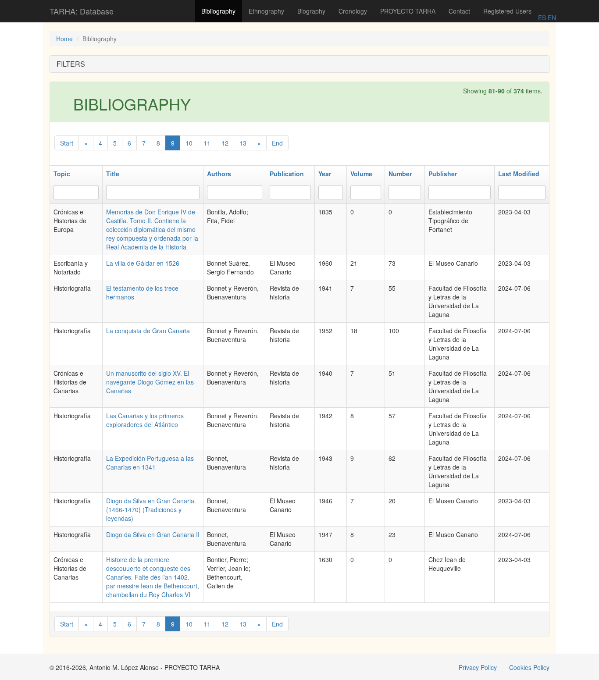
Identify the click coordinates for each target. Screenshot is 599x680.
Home (64, 38)
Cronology (353, 11)
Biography (311, 11)
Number (400, 173)
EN (551, 17)
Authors (219, 173)
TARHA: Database (82, 11)
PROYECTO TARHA (407, 11)
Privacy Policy (478, 667)
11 (206, 143)
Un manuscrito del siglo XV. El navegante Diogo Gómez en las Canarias (150, 382)
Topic (61, 173)
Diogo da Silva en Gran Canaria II (153, 534)
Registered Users (507, 11)
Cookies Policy (529, 667)
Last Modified (518, 173)
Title (112, 173)
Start (66, 143)
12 (224, 143)
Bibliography (218, 11)
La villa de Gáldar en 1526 (142, 263)
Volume (361, 173)
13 (242, 143)
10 (189, 143)
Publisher (442, 173)
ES (542, 17)
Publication (287, 173)
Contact (459, 11)
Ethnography (266, 11)
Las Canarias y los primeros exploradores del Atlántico (145, 420)
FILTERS (71, 64)
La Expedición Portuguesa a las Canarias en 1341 (150, 462)
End (277, 143)
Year (324, 173)
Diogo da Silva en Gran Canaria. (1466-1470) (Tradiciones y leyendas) (151, 509)
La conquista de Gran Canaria (148, 330)
